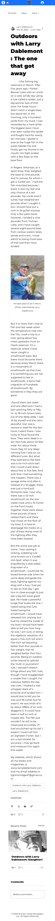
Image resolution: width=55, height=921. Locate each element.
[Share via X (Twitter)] (18, 806)
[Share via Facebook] (12, 806)
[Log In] (41, 2)
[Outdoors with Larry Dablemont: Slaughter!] (27, 841)
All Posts (12, 13)
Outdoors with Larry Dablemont (27, 785)
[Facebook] (3, 2)
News (24, 13)
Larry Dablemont (20, 791)
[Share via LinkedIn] (25, 806)
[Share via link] (31, 806)
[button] (52, 2)
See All (41, 825)
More (34, 13)
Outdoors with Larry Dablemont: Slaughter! (27, 858)
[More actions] (42, 28)
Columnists (16, 797)
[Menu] (29, 3)
